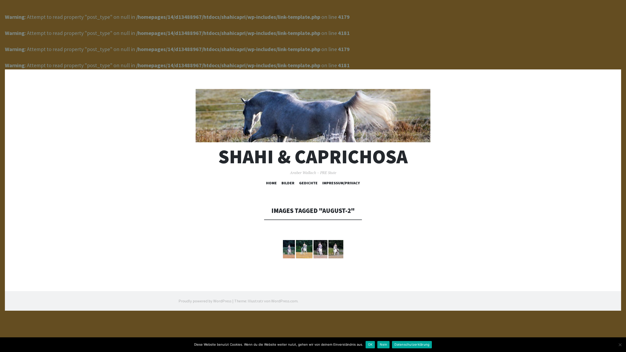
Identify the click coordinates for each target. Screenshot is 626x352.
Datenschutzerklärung (411, 344)
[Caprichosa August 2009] (289, 249)
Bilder (287, 182)
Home (271, 182)
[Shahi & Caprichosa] (313, 115)
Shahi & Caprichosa (313, 156)
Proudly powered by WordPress (205, 300)
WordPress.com (284, 300)
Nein (383, 344)
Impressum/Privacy (341, 182)
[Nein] (619, 344)
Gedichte (308, 182)
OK (370, 344)
